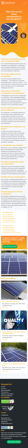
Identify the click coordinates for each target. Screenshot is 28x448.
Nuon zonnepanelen (7, 214)
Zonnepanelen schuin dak (8, 222)
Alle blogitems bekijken (14, 442)
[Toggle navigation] (25, 2)
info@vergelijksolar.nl (6, 423)
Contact (3, 386)
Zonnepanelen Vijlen (7, 225)
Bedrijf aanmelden (6, 390)
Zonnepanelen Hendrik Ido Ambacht (11, 232)
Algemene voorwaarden (7, 394)
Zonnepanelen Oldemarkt (8, 231)
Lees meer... (5, 307)
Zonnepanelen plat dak (8, 220)
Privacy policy (4, 392)
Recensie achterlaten (6, 395)
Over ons (3, 388)
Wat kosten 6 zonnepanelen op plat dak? (11, 434)
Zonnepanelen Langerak (8, 229)
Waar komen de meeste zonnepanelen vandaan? (13, 432)
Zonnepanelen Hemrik (8, 227)
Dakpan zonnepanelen (8, 216)
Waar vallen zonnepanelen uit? (11, 301)
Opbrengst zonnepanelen (8, 218)
